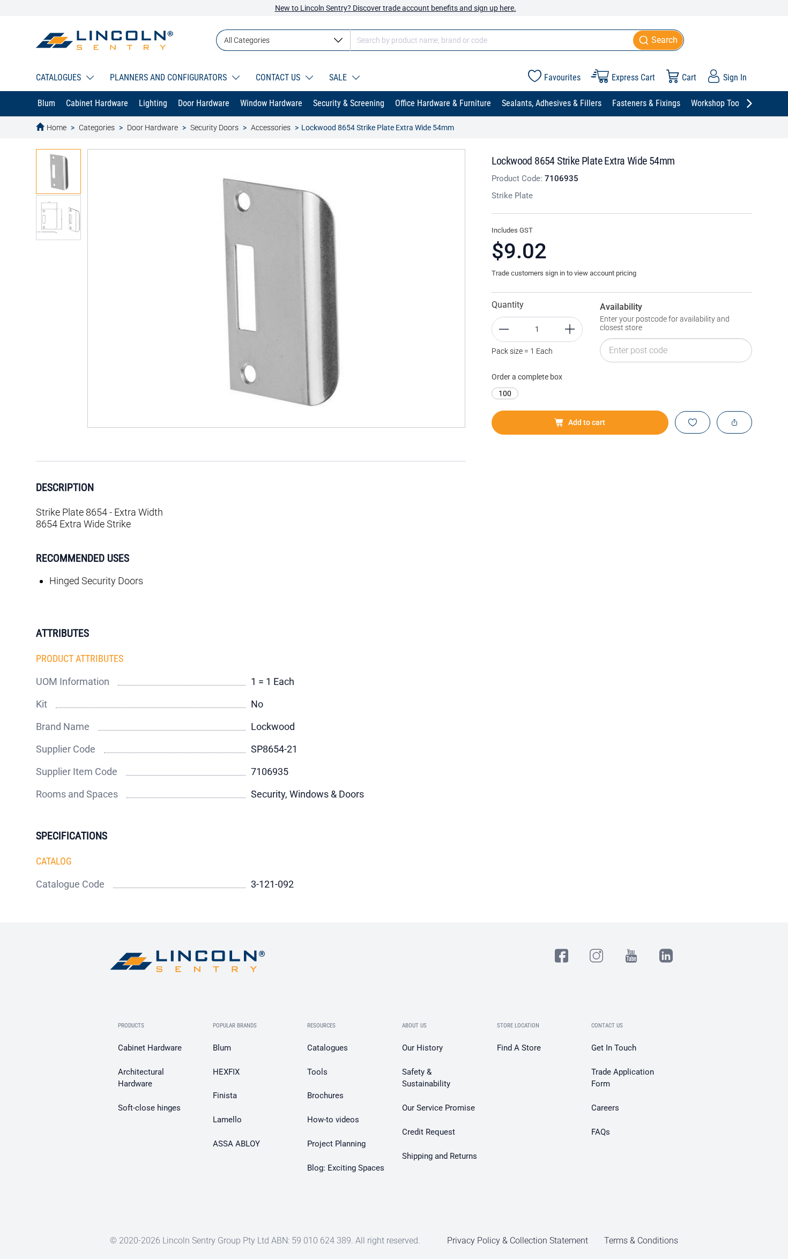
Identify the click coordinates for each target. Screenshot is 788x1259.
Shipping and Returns (439, 1156)
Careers (605, 1108)
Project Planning (336, 1144)
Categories (97, 127)
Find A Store (519, 1048)
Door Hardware (152, 127)
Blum (222, 1048)
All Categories (247, 40)
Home (56, 127)
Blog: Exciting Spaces (345, 1168)
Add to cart (586, 422)
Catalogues (327, 1048)
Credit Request (428, 1132)
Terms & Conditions (641, 1240)
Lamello (227, 1119)
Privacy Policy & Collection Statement (517, 1240)
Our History (422, 1048)
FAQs (600, 1132)
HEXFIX (226, 1072)
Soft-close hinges (149, 1108)
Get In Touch (613, 1048)
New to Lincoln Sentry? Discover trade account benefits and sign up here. (395, 8)
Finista (225, 1095)
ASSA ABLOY (236, 1144)
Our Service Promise (438, 1108)
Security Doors (214, 127)
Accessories (271, 127)
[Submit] (658, 40)
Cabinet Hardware (150, 1048)
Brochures (325, 1095)
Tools (317, 1072)
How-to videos (333, 1119)
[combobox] (450, 40)
